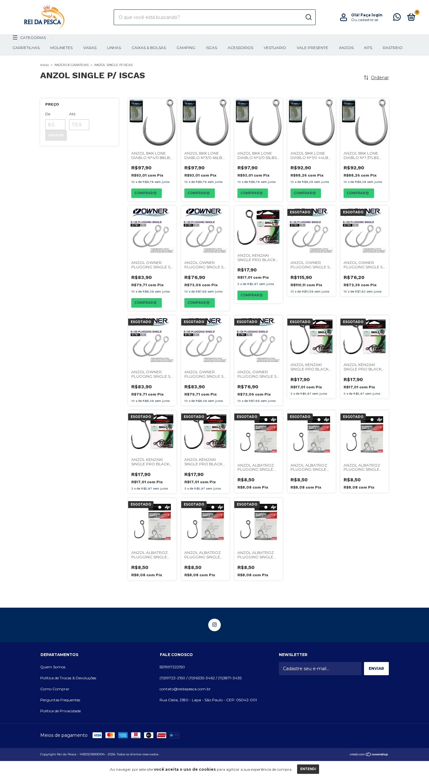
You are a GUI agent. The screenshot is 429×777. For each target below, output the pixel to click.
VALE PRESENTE (312, 47)
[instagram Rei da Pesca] (214, 625)
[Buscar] (308, 17)
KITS (368, 47)
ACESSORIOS (240, 47)
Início (44, 65)
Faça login (372, 15)
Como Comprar (54, 689)
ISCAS (211, 47)
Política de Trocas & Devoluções (68, 678)
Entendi (308, 769)
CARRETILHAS (26, 47)
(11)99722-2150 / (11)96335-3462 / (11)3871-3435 (201, 678)
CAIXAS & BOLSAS (149, 47)
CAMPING (185, 47)
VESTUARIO (275, 47)
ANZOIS (346, 47)
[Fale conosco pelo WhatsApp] (397, 18)
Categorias (33, 37)
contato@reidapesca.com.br (185, 689)
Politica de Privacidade (60, 711)
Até (72, 114)
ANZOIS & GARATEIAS (71, 65)
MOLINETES (61, 47)
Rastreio (393, 47)
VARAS (89, 47)
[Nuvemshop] (369, 755)
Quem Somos (52, 667)
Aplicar (56, 135)
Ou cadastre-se (364, 19)
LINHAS (114, 47)
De (47, 114)
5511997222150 (172, 667)
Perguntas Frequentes (60, 700)
